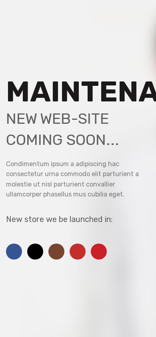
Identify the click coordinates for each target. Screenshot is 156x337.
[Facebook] (14, 252)
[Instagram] (56, 252)
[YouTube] (78, 252)
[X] (35, 252)
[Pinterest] (99, 252)
